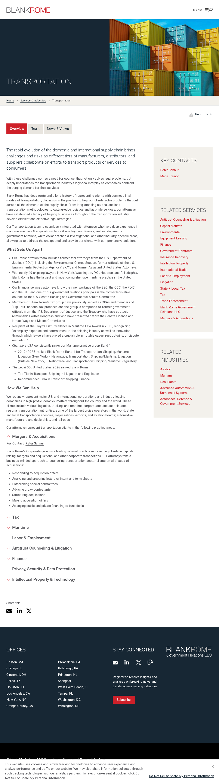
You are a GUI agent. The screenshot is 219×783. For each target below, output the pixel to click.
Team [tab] (35, 129)
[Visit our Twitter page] (138, 662)
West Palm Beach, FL (73, 687)
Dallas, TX (13, 681)
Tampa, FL (65, 693)
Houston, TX (15, 687)
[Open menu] (203, 10)
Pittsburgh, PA (68, 668)
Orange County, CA (19, 706)
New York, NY (16, 700)
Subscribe (124, 700)
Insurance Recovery (174, 257)
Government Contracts (176, 251)
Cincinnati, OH (16, 675)
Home (10, 100)
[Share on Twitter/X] (29, 611)
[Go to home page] (28, 10)
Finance (165, 244)
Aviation (166, 369)
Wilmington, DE (68, 706)
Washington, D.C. (69, 700)
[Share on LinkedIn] (19, 611)
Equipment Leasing (173, 238)
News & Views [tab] (58, 129)
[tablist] (39, 128)
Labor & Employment (175, 276)
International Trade (173, 270)
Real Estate (168, 382)
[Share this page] (9, 611)
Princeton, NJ (67, 675)
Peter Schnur (169, 170)
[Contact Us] (115, 662)
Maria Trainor (169, 176)
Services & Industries (33, 100)
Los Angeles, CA (18, 693)
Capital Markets (171, 226)
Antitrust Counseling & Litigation (183, 219)
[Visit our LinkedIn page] (127, 662)
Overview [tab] (17, 129)
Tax (162, 295)
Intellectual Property (174, 263)
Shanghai (64, 681)
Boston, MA (14, 662)
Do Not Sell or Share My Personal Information (181, 776)
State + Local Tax (172, 288)
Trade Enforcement (174, 301)
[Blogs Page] (150, 662)
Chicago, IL (14, 668)
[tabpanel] (109, 360)
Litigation (166, 282)
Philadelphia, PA (69, 662)
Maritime (166, 375)
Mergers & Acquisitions (176, 318)
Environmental (170, 232)
